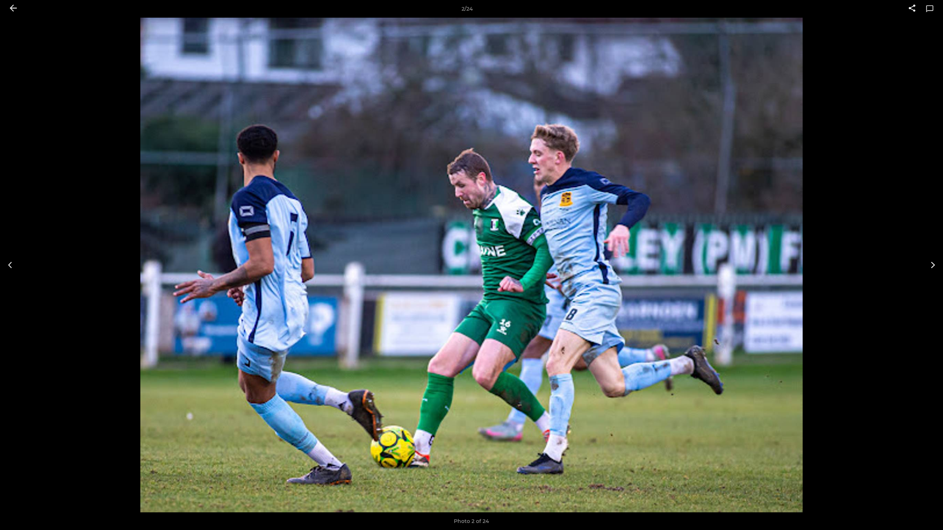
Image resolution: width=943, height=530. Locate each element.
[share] (912, 9)
